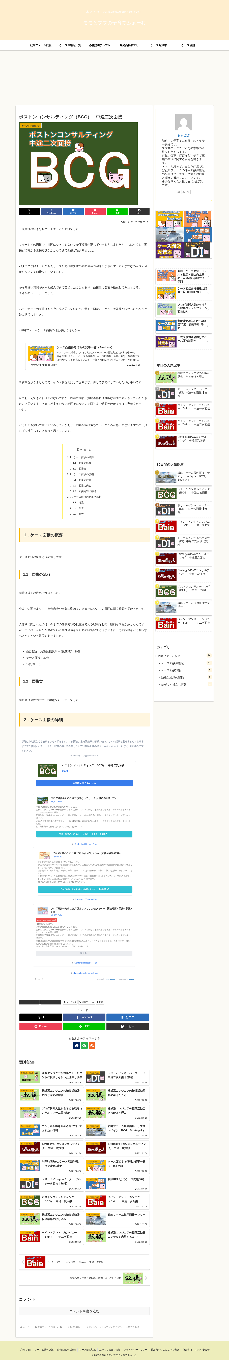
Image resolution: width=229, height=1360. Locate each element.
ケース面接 (71, 1002)
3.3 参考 (78, 513)
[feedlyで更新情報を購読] (84, 1045)
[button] (139, 211)
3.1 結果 (78, 502)
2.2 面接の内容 (82, 485)
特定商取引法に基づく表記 (165, 1349)
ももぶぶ (183, 135)
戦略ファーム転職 (52, 1002)
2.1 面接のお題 (82, 479)
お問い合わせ (202, 1349)
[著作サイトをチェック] (76, 1045)
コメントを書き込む (84, 1311)
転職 (101, 1002)
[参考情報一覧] (170, 219)
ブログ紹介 (25, 1349)
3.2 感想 (78, 508)
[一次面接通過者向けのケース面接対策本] (170, 250)
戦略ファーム (88, 1002)
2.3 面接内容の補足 (84, 491)
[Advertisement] (114, 77)
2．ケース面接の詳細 (82, 474)
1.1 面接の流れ (82, 462)
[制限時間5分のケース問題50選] (198, 235)
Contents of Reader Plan (85, 844)
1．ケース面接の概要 (82, 457)
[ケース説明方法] (198, 219)
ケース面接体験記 (30, 1002)
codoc (131, 979)
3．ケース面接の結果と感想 (85, 496)
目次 (80, 449)
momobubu (110, 979)
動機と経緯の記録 (66, 1349)
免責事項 (187, 1349)
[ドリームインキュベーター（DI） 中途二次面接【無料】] (198, 250)
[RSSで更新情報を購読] (92, 1045)
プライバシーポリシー (135, 1349)
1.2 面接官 (79, 468)
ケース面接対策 (87, 1349)
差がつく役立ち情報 (109, 1349)
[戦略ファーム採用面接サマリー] (170, 235)
